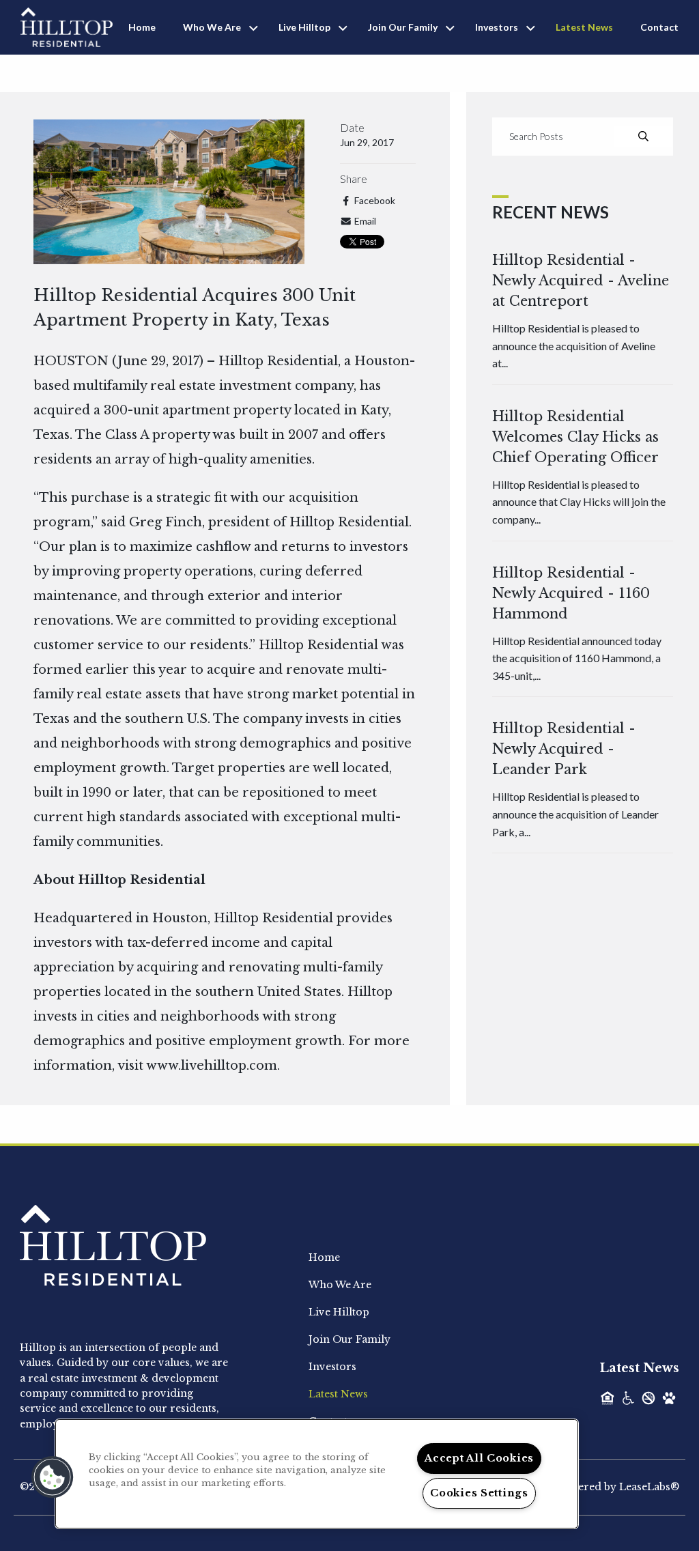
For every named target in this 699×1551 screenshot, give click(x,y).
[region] (317, 1474)
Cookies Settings (479, 1493)
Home (142, 27)
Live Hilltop (304, 27)
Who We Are (212, 27)
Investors (496, 27)
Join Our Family (403, 27)
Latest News (584, 27)
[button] (52, 1477)
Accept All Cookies (479, 1458)
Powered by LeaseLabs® (617, 1487)
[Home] (66, 26)
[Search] (643, 136)
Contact (659, 27)
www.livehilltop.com (211, 1065)
